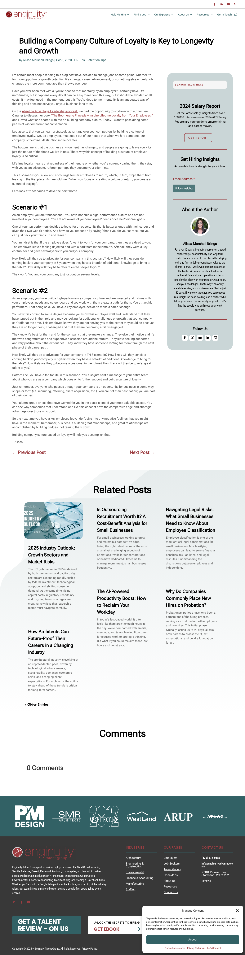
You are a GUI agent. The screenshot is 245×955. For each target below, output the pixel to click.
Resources (203, 14)
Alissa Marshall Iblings (38, 60)
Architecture (133, 858)
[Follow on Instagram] (215, 338)
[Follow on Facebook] (214, 4)
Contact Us (171, 892)
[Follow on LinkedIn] (221, 4)
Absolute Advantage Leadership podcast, (50, 111)
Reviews (206, 881)
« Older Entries (36, 704)
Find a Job (140, 14)
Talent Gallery (172, 869)
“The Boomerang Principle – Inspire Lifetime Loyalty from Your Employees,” (102, 115)
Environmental (135, 872)
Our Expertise (162, 14)
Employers (170, 858)
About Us (183, 14)
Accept (192, 939)
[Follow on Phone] (235, 4)
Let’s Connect (214, 948)
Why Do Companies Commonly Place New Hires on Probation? (188, 598)
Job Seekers (172, 863)
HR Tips (79, 60)
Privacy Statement (196, 948)
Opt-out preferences (175, 948)
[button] (237, 911)
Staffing (131, 889)
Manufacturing (135, 883)
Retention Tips (96, 60)
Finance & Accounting (140, 878)
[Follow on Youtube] (228, 4)
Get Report (198, 137)
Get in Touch (224, 14)
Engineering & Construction (135, 865)
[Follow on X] (192, 338)
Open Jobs (171, 875)
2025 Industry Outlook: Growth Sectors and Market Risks (51, 554)
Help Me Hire (118, 14)
